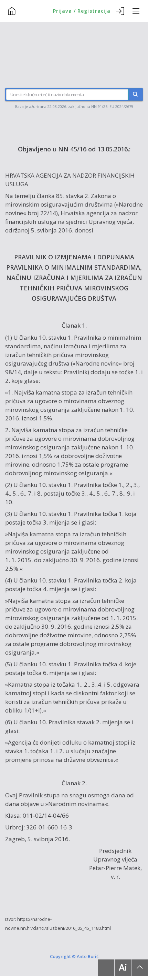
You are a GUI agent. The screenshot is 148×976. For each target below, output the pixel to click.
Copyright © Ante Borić (74, 956)
